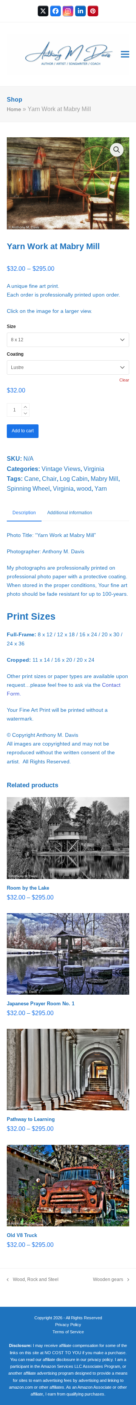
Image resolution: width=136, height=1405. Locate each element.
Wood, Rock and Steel (33, 1280)
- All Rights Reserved (82, 1318)
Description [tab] (24, 512)
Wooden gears (108, 1280)
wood (84, 488)
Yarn (100, 488)
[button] (125, 54)
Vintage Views (61, 469)
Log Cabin (74, 479)
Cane (31, 479)
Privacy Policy (68, 1324)
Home (14, 109)
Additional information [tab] (69, 512)
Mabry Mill (104, 479)
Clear (124, 380)
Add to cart (23, 430)
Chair (49, 479)
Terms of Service (68, 1332)
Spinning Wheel (28, 488)
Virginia (93, 469)
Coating (15, 354)
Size (11, 326)
